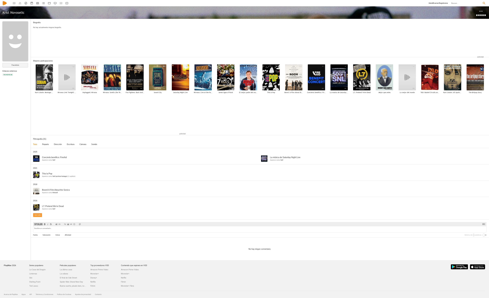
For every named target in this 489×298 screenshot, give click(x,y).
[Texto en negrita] (44, 224)
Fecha (35, 235)
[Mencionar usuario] (79, 224)
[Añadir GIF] (71, 224)
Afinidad (68, 235)
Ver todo (37, 215)
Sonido (94, 144)
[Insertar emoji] (74, 224)
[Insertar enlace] (65, 224)
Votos (57, 235)
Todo (35, 144)
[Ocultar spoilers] (38, 224)
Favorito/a (15, 65)
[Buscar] (484, 3)
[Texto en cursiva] (47, 224)
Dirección (58, 144)
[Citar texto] (56, 224)
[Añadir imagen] (68, 224)
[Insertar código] (59, 224)
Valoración (46, 235)
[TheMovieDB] (8, 76)
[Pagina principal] (5, 5)
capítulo (71, 176)
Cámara (82, 144)
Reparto (45, 144)
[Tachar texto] (50, 224)
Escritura (70, 144)
